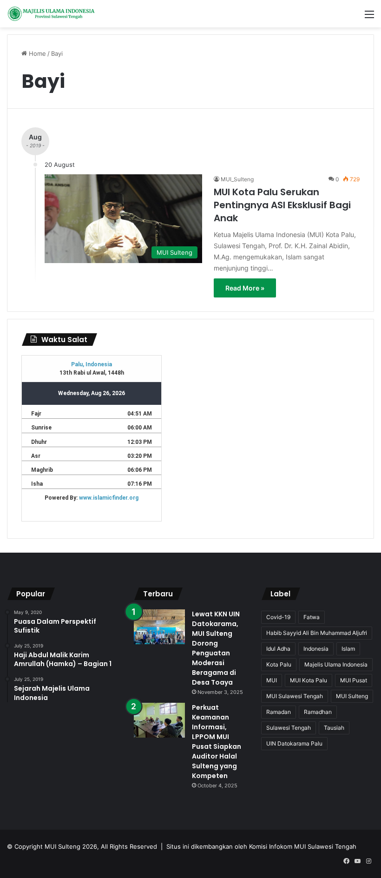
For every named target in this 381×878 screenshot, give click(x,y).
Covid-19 (278, 617)
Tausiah (334, 727)
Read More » (244, 288)
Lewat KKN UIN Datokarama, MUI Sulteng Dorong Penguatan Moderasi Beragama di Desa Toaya (216, 648)
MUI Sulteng (352, 696)
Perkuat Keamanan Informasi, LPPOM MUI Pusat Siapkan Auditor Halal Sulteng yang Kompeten (216, 741)
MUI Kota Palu (308, 680)
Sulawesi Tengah (288, 727)
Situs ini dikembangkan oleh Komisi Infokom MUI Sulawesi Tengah (261, 846)
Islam (348, 648)
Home (36, 53)
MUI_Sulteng (237, 179)
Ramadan (278, 711)
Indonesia (315, 648)
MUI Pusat (353, 680)
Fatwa (311, 617)
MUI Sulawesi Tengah (294, 696)
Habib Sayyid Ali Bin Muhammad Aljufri (316, 632)
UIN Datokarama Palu (294, 743)
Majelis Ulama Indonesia (336, 664)
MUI (271, 680)
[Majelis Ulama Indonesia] (51, 14)
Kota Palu (278, 664)
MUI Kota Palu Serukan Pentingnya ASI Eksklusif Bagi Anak (282, 204)
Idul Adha (278, 648)
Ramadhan (318, 711)
